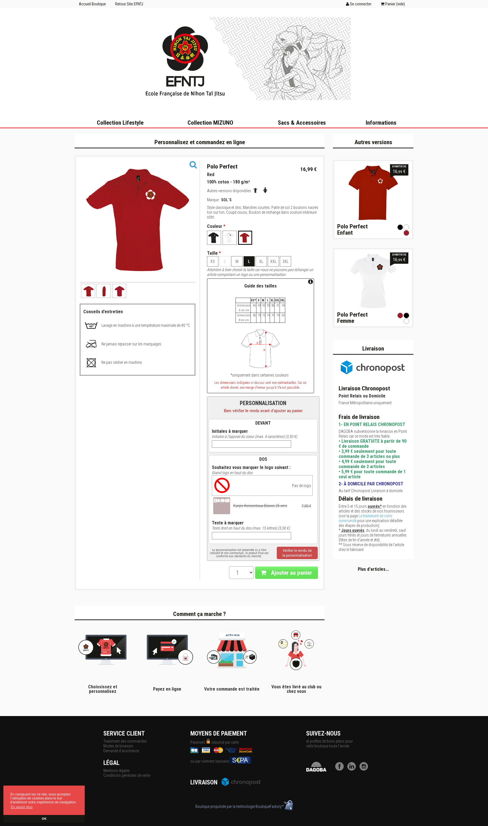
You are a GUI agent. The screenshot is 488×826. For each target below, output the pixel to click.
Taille (214, 253)
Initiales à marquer (230, 431)
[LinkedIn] (353, 769)
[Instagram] (365, 769)
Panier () (394, 4)
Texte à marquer (228, 523)
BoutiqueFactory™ (270, 806)
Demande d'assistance (121, 751)
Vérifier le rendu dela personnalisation (297, 552)
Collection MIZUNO (210, 122)
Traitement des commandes (125, 741)
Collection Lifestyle (120, 122)
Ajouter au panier (290, 572)
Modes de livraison (118, 746)
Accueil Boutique (92, 4)
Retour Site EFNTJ (129, 4)
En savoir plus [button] (21, 807)
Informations (381, 122)
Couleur (216, 226)
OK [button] (44, 818)
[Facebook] (341, 769)
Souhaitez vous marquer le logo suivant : (251, 467)
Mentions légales (116, 770)
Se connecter (360, 4)
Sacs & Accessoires (302, 122)
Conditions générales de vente (126, 775)
